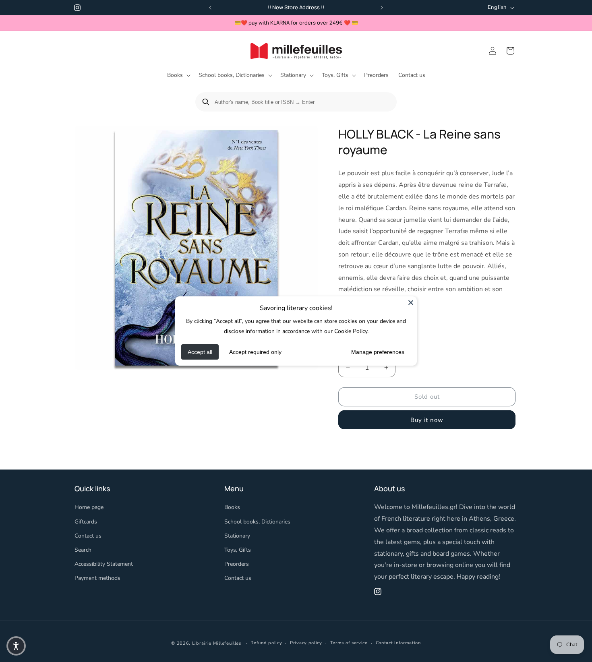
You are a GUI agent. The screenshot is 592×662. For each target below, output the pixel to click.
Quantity (349, 351)
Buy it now (426, 420)
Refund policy (266, 643)
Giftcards (86, 521)
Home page (89, 507)
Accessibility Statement (104, 564)
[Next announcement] (382, 7)
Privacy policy (306, 643)
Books (232, 507)
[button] (178, 75)
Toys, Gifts (237, 550)
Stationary (237, 536)
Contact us (88, 536)
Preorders (236, 564)
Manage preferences (377, 352)
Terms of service (349, 643)
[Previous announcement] (210, 7)
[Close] (411, 302)
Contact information (398, 643)
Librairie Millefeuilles (216, 643)
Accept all (200, 352)
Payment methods (97, 578)
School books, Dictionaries (257, 521)
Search (83, 550)
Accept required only (255, 352)
